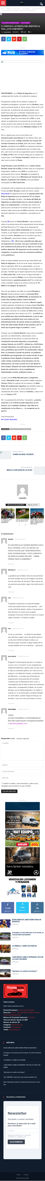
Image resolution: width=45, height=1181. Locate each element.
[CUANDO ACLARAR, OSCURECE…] (5, 455)
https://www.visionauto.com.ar (13, 1006)
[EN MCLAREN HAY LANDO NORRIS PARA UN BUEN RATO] (5, 923)
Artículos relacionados (16, 505)
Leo (13, 738)
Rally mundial (25, 23)
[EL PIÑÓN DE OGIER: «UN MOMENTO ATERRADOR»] (8, 513)
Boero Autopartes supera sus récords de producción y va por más (21, 1083)
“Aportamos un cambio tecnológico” (24, 971)
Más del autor (33, 505)
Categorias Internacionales (10, 23)
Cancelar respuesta (22, 738)
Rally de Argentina (24, 429)
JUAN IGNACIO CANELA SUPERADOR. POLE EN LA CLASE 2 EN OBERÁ (27, 958)
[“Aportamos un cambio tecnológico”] (5, 973)
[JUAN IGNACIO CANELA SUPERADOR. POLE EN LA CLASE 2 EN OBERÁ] (5, 961)
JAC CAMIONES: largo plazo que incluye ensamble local (20, 1077)
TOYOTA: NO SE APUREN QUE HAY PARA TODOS (22, 520)
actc (15, 429)
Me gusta (7, 903)
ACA (11, 429)
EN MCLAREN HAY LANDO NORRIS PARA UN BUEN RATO (26, 921)
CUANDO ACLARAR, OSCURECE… (23, 454)
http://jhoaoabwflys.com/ (18, 723)
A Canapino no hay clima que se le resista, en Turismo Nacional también (28, 934)
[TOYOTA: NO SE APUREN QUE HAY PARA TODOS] (22, 513)
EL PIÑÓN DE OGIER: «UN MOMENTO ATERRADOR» (6, 521)
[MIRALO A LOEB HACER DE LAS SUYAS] (39, 471)
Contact (25, 1175)
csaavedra (7, 32)
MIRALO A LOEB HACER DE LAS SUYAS (19, 470)
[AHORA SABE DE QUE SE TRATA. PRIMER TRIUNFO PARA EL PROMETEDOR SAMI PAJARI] (37, 513)
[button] (41, 3)
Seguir (37, 903)
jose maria (12, 656)
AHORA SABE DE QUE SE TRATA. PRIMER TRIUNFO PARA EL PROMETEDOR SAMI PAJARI (37, 522)
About (19, 1175)
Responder (11, 564)
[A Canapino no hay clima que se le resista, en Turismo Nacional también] (5, 936)
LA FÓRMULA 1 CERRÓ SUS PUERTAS (24, 946)
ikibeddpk (12, 709)
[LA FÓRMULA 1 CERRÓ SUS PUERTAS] (5, 949)
